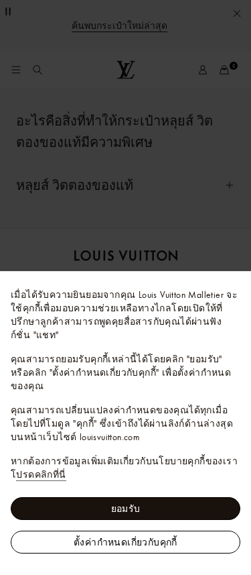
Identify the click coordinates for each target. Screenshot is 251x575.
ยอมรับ (126, 509)
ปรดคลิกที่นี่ (41, 474)
